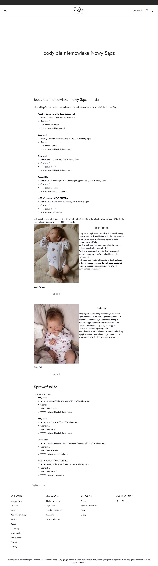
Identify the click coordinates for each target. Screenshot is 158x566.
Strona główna (16, 501)
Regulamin (50, 514)
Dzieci (13, 523)
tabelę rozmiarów (93, 268)
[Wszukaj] (146, 10)
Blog (83, 510)
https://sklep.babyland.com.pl (60, 149)
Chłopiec (14, 542)
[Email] (128, 501)
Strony (83, 514)
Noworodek (15, 533)
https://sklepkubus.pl (56, 128)
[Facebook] (117, 501)
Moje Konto (50, 505)
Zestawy (13, 546)
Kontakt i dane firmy (89, 505)
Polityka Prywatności (54, 510)
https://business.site (56, 212)
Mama (13, 510)
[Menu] (5, 10)
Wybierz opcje (38, 485)
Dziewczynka (15, 537)
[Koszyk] (152, 10)
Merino (13, 519)
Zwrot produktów (53, 519)
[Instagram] (122, 501)
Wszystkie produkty (18, 514)
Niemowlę (14, 528)
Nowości (14, 505)
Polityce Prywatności (79, 562)
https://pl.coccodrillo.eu (58, 191)
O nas (83, 501)
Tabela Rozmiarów (53, 501)
